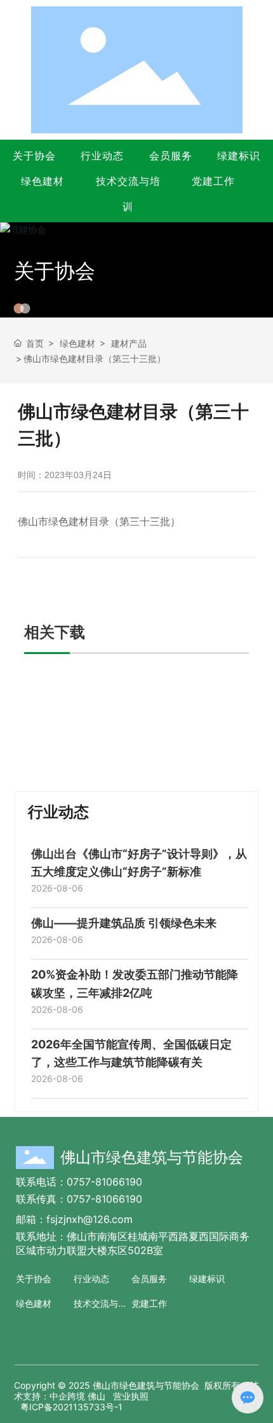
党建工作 (213, 181)
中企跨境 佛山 (77, 1396)
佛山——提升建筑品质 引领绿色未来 (123, 923)
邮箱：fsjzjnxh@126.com (74, 1219)
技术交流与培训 (128, 194)
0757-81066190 (104, 1181)
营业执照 (131, 1396)
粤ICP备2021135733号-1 (71, 1406)
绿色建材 (42, 181)
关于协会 (34, 155)
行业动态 (102, 155)
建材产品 (129, 343)
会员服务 (170, 155)
